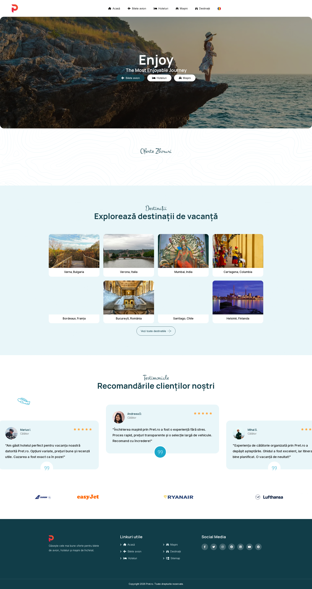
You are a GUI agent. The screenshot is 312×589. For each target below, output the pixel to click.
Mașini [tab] (187, 78)
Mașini (183, 8)
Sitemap (175, 558)
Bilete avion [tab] (133, 78)
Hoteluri (162, 8)
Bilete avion (138, 8)
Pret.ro (149, 583)
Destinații (204, 8)
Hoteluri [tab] (162, 78)
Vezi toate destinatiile (153, 331)
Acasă (116, 8)
